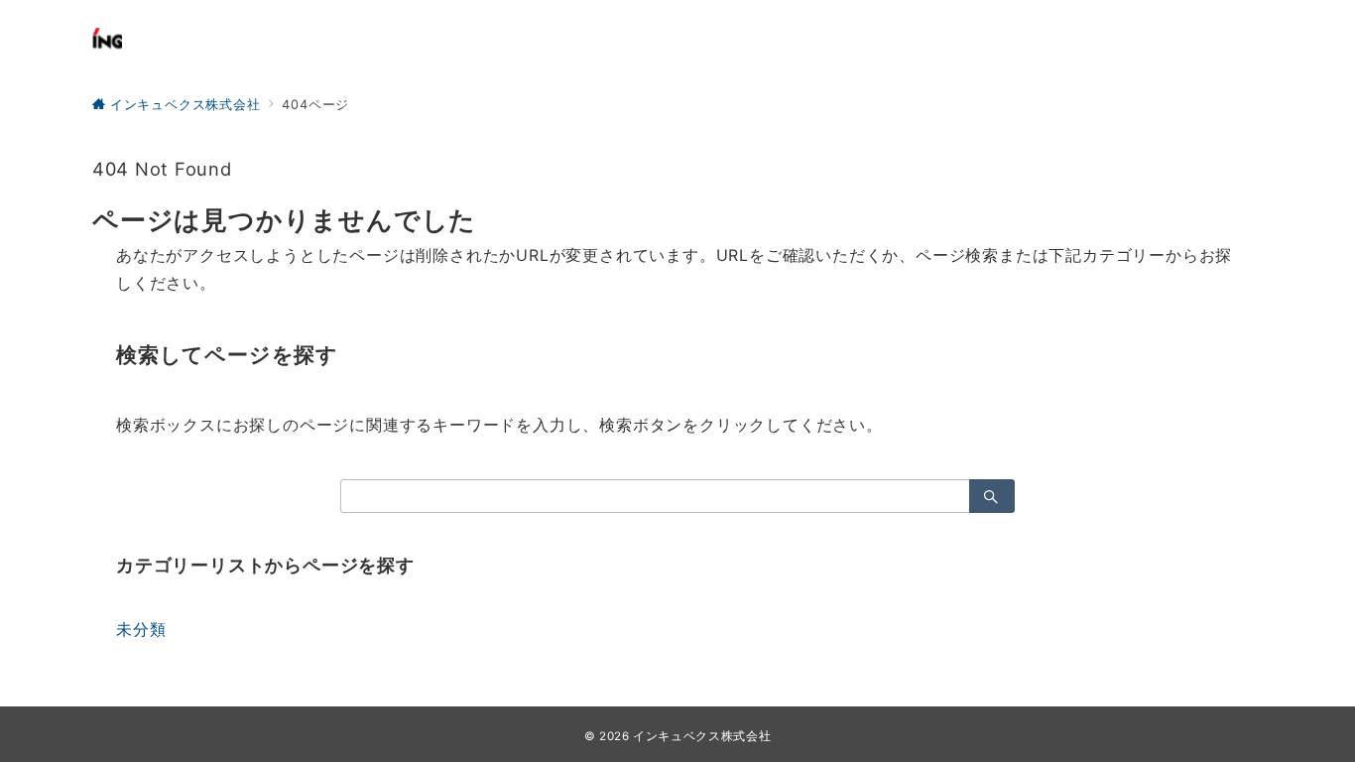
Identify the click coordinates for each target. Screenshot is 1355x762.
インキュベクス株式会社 (702, 736)
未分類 (141, 629)
